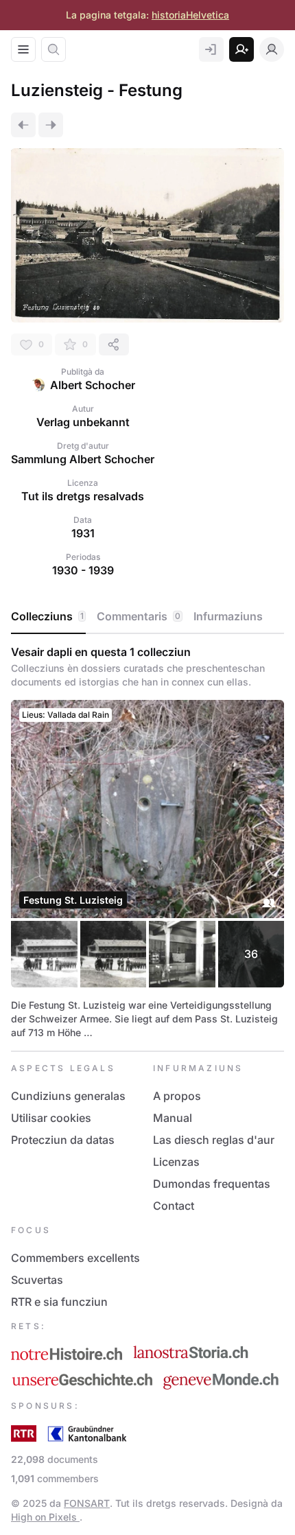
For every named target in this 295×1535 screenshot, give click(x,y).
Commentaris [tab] (138, 616)
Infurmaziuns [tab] (228, 616)
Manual (172, 1118)
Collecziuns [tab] (47, 616)
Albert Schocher (92, 385)
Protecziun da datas (63, 1140)
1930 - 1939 (83, 570)
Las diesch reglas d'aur (213, 1140)
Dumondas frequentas (211, 1184)
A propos (177, 1096)
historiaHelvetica (190, 15)
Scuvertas (37, 1280)
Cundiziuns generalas (68, 1096)
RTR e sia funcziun (59, 1302)
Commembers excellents (75, 1258)
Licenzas (176, 1162)
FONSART (87, 1503)
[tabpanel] (147, 842)
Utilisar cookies (51, 1118)
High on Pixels (45, 1517)
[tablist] (147, 617)
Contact (173, 1205)
